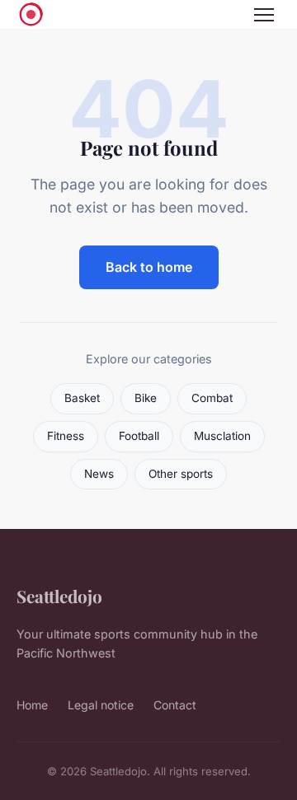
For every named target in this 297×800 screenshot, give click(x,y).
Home (32, 705)
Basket (82, 398)
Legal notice (101, 705)
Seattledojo (59, 595)
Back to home (149, 267)
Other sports (180, 473)
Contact (174, 705)
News (99, 473)
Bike (145, 398)
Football (139, 435)
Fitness (65, 435)
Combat (212, 398)
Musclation (222, 435)
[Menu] (264, 15)
